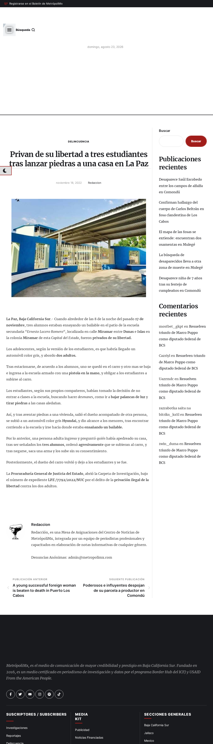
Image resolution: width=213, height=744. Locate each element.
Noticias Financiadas (89, 720)
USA (147, 731)
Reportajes (13, 718)
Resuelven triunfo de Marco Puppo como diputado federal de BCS (182, 345)
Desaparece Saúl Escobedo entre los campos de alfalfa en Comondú (181, 168)
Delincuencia (78, 124)
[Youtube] (30, 677)
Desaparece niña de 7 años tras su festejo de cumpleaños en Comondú (180, 267)
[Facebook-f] (10, 677)
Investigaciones (16, 711)
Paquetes (81, 728)
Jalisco (149, 716)
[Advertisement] (106, 67)
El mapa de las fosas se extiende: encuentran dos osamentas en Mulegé (180, 221)
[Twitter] (20, 677)
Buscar (164, 114)
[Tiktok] (59, 677)
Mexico (149, 724)
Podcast (149, 739)
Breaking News (16, 742)
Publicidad (82, 713)
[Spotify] (49, 677)
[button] (33, 4)
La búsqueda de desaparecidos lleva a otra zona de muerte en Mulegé (181, 244)
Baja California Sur (156, 708)
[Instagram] (39, 677)
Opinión (11, 734)
